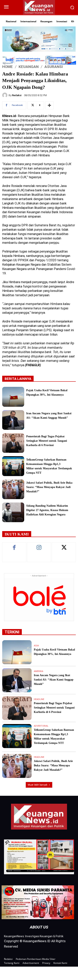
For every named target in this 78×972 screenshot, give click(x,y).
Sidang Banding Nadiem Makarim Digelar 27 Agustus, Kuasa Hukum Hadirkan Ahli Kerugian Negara (47, 510)
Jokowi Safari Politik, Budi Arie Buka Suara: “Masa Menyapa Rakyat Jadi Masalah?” (49, 487)
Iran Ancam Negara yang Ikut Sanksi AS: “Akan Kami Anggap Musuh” (53, 679)
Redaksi (16, 95)
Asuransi (53, 66)
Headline (39, 699)
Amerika (38, 671)
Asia (36, 646)
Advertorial (41, 726)
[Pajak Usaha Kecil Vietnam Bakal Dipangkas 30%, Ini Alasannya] (13, 397)
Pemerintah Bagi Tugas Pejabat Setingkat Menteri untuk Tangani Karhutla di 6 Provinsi (46, 441)
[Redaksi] (5, 95)
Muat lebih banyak (37, 784)
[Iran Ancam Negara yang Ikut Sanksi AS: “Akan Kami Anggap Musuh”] (13, 420)
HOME (7, 66)
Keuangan (29, 66)
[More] (49, 105)
